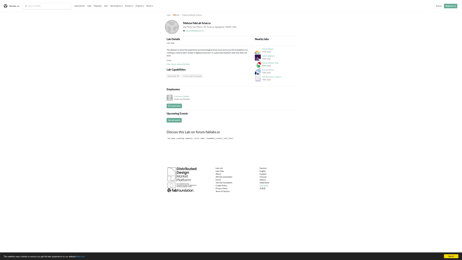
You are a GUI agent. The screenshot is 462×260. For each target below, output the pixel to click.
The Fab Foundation (224, 183)
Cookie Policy (221, 186)
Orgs (89, 6)
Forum (148, 6)
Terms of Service (222, 191)
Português (264, 186)
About (218, 174)
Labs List (219, 168)
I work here (175, 106)
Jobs (106, 6)
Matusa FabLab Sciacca (192, 15)
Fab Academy (115, 6)
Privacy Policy (222, 188)
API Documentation (224, 177)
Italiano (263, 180)
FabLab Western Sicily (270, 63)
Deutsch (263, 168)
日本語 (262, 188)
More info (80, 256)
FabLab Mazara (267, 49)
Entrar (438, 6)
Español (263, 174)
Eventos (128, 6)
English (263, 171)
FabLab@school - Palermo (271, 77)
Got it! (451, 256)
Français (263, 177)
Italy (177, 15)
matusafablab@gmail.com (194, 31)
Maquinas (98, 6)
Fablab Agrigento (268, 56)
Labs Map (220, 171)
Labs (169, 15)
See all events (174, 120)
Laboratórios (79, 6)
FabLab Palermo (268, 70)
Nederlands (264, 183)
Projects (139, 6)
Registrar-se (451, 6)
